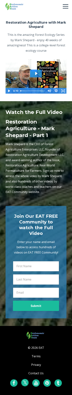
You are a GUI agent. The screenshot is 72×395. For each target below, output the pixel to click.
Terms (36, 356)
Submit (36, 306)
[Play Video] (8, 91)
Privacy (36, 365)
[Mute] (49, 91)
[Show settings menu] (56, 91)
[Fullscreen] (63, 91)
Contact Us (36, 373)
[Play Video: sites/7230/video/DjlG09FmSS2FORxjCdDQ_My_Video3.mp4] (36, 73)
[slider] (32, 91)
